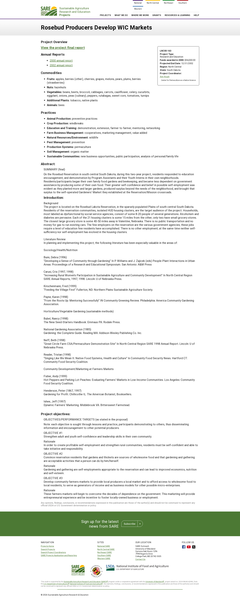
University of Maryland (154, 581)
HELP (196, 15)
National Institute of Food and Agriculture (85, 584)
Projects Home (47, 546)
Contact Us (140, 559)
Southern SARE (104, 555)
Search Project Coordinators (53, 552)
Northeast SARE (104, 552)
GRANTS (156, 15)
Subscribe (129, 523)
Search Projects (48, 549)
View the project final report (63, 47)
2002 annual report (61, 65)
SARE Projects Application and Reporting (59, 555)
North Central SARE (106, 549)
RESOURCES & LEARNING (177, 15)
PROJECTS (105, 15)
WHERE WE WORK (140, 15)
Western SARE (103, 558)
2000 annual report (61, 60)
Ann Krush (164, 76)
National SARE (103, 546)
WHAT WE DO (121, 15)
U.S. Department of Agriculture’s (56, 584)
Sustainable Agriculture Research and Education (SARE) (85, 581)
